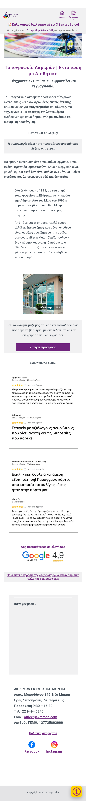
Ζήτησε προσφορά (43, 347)
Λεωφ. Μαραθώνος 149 (40, 30)
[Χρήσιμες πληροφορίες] (76, 791)
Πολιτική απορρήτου (43, 733)
